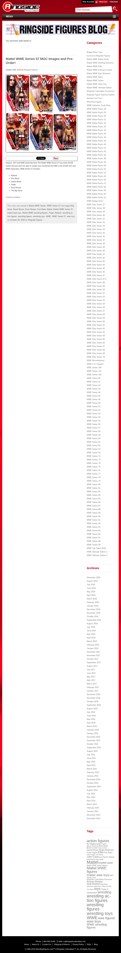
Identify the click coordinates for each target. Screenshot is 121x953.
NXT (112, 875)
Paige (51, 213)
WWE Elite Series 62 (96, 328)
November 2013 (93, 818)
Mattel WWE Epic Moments (99, 73)
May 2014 (91, 797)
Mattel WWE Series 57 (63, 209)
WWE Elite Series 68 (96, 350)
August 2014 (92, 790)
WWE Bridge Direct (95, 201)
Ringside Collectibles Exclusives (101, 91)
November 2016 (93, 698)
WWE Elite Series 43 (96, 261)
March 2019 (92, 599)
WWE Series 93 (93, 527)
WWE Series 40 (93, 378)
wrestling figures (25, 216)
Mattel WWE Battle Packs (98, 59)
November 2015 (93, 740)
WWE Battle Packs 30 (96, 116)
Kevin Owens (109, 857)
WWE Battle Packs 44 (96, 155)
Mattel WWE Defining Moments (100, 63)
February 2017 (93, 687)
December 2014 (93, 779)
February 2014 (93, 808)
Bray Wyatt (103, 846)
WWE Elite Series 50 (96, 289)
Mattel (49, 209)
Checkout (114, 2)
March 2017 (92, 684)
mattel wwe (106, 862)
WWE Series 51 (93, 406)
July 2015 (91, 755)
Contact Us (46, 944)
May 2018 (91, 634)
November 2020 (93, 577)
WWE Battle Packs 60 (96, 194)
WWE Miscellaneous (95, 360)
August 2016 (92, 708)
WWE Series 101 (94, 371)
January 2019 (92, 606)
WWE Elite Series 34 (96, 229)
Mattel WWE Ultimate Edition (99, 88)
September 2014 (94, 786)
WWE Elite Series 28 (96, 208)
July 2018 (91, 627)
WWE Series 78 (93, 477)
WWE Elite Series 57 (96, 311)
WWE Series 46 (93, 399)
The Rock (90, 889)
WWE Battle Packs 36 (96, 137)
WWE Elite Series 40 (96, 251)
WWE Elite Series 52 (96, 297)
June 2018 (91, 631)
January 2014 (92, 811)
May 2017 (91, 677)
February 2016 (93, 730)
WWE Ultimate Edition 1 (97, 552)
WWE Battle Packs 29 (96, 112)
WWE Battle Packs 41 (96, 148)
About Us (35, 944)
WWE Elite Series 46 (96, 272)
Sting (103, 886)
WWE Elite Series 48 (96, 282)
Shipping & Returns (62, 944)
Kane (101, 857)
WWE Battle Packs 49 (96, 162)
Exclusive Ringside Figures (98, 56)
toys (97, 889)
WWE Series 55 (93, 421)
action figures (98, 841)
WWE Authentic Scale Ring (98, 105)
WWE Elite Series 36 (96, 236)
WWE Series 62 (93, 445)
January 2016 (92, 733)
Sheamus (104, 884)
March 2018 (92, 641)
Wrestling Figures (94, 102)
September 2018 (94, 620)
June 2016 (91, 716)
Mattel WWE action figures (97, 865)
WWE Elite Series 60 (96, 321)
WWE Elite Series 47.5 (96, 279)
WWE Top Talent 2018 (96, 548)
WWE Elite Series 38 (96, 243)
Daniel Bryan (18, 209)
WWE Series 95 (93, 534)
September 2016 (94, 705)
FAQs (89, 944)
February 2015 (93, 772)
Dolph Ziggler (92, 853)
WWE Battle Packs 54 (96, 176)
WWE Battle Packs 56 (96, 180)
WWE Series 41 (93, 382)
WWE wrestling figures (97, 926)
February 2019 (93, 602)
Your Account (88, 2)
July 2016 (91, 712)
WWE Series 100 (94, 367)
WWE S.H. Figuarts (95, 364)
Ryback (58, 213)
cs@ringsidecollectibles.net (74, 941)
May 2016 (91, 719)
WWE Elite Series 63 (96, 332)
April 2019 (91, 595)
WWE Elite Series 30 (96, 215)
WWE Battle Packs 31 (96, 119)
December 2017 (93, 652)
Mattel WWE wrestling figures (35, 213)
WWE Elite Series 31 (96, 219)
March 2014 (92, 804)
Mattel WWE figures (97, 870)
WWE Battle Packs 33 (96, 126)
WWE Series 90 (93, 516)
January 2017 (92, 691)
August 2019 (92, 581)
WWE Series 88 (93, 509)
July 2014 (91, 794)
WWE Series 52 (93, 410)
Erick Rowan (30, 209)
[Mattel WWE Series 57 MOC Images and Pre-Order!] (41, 113)
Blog (96, 944)
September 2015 (94, 747)
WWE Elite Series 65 (96, 339)
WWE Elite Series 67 (96, 346)
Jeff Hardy (99, 855)
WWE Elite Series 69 (96, 353)
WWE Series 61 (93, 442)
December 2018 (93, 609)
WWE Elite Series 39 (96, 247)
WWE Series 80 (93, 484)
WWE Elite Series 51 (96, 293)
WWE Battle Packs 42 (96, 151)
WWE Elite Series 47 (96, 275)
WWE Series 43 (93, 389)
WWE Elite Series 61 (96, 325)
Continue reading (14, 197)
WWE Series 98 (93, 541)
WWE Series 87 (93, 506)
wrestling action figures (99, 898)
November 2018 (93, 613)
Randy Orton (91, 877)
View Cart (103, 2)
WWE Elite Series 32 (96, 222)
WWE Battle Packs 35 (96, 134)
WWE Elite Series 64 (96, 336)
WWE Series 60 (93, 438)
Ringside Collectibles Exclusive (99, 879)
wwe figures (106, 918)
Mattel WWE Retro (95, 77)
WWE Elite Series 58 (96, 314)
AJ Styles (91, 844)
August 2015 (92, 751)
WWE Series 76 (93, 470)
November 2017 (93, 655)
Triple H (104, 889)
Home (26, 944)
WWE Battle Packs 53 (96, 173)
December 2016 (93, 694)
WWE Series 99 (93, 545)
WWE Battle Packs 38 (96, 141)
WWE (48, 216)
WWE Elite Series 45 (96, 268)
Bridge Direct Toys (95, 52)
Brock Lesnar (92, 848)
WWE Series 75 (93, 467)
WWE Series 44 (93, 392)
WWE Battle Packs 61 (96, 197)
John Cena (93, 856)
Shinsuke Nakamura (94, 886)
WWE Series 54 (93, 417)
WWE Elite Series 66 (96, 343)
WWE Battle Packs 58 (96, 187)
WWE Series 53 (93, 413)
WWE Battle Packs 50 (96, 165)
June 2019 (91, 588)
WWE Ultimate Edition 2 (97, 555)
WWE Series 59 (93, 435)
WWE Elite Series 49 (96, 286)
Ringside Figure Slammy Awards (101, 95)
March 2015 (92, 769)
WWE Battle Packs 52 (96, 169)
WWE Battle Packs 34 (96, 130)
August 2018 (92, 623)
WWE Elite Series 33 (96, 226)
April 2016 (91, 723)
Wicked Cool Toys (94, 98)
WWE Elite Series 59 (96, 318)
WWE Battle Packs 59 (96, 190)
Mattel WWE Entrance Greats (99, 70)
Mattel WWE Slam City (97, 84)
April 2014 (91, 801)
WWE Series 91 (93, 520)
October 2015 (92, 744)
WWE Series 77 (93, 474)
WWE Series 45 (93, 396)
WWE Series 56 (93, 424)
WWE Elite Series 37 (96, 240)
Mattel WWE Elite (94, 66)
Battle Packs (101, 844)
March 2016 (92, 726)
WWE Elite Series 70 (96, 357)
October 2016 (92, 701)
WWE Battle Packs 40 (96, 144)
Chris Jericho (102, 848)
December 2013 (93, 815)
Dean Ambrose (106, 850)
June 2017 (91, 673)
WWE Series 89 (93, 513)
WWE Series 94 (93, 530)
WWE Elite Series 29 (96, 212)
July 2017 (91, 670)
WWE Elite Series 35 (96, 233)
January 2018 (92, 648)
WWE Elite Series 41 (96, 254)
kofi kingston (91, 859)
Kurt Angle (99, 859)
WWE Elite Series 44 (96, 265)
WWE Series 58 (93, 431)
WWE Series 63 (93, 449)
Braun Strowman (93, 846)
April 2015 (91, 765)
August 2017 (92, 666)
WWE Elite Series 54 (96, 304)
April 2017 (91, 680)
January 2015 (92, 776)
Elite (100, 852)
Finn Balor (41, 209)
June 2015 (91, 758)
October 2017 (92, 659)
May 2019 (91, 592)
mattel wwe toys (14, 213)
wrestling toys (39, 216)
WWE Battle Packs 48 (96, 158)
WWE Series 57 (53, 206)
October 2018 (92, 616)
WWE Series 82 (93, 491)
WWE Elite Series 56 (96, 307)
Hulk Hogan (91, 855)
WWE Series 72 (93, 456)
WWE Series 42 (93, 385)
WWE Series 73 (93, 460)
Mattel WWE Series (37, 206)
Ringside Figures (31, 70)
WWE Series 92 (93, 523)
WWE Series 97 (93, 538)
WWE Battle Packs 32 (96, 123)
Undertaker (92, 892)
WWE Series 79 (93, 481)
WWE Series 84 (93, 499)
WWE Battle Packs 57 (96, 183)
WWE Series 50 (93, 403)
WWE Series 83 (93, 495)
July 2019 (91, 584)
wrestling (104, 892)
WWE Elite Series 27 (96, 204)
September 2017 (94, 662)
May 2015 (91, 762)
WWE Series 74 (93, 463)
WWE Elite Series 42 (96, 258)
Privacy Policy (78, 944)
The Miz (109, 886)
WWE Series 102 (94, 375)
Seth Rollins (93, 884)
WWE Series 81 (93, 488)
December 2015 (93, 737)
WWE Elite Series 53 (96, 300)
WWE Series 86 (93, 502)
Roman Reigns (95, 881)
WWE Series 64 (93, 452)
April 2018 (91, 638)
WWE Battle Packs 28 (96, 109)
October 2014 (92, 783)
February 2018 (93, 645)
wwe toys (71, 216)
